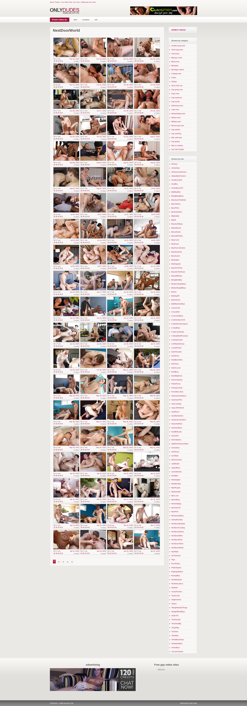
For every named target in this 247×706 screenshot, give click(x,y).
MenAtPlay (175, 500)
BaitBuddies (176, 192)
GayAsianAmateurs (178, 396)
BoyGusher (175, 256)
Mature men (176, 118)
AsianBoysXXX (177, 188)
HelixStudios (176, 440)
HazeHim (175, 436)
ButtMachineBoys (178, 304)
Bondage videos (177, 70)
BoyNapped (176, 264)
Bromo (174, 292)
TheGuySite (176, 620)
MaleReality (176, 484)
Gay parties (175, 130)
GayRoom (175, 412)
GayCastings (176, 404)
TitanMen (175, 636)
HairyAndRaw (176, 424)
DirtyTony (175, 364)
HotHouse (175, 452)
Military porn (176, 122)
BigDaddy (175, 216)
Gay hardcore (176, 98)
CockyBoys (175, 328)
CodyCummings (177, 332)
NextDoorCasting (178, 528)
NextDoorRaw (176, 540)
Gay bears (175, 54)
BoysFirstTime (176, 268)
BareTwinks (175, 204)
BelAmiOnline (176, 212)
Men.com (175, 496)
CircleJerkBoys (177, 316)
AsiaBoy (174, 184)
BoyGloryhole (176, 252)
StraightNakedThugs (179, 608)
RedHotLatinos (177, 584)
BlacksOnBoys (177, 224)
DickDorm (175, 356)
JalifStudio (175, 464)
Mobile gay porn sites (88, 2)
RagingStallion (177, 572)
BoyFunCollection (178, 248)
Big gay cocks (176, 58)
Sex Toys (76, 2)
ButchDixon (175, 300)
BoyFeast (175, 244)
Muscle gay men (177, 126)
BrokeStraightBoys (178, 288)
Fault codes (193, 703)
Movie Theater (55, 2)
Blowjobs (175, 66)
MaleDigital (175, 480)
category (85, 20)
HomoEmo (175, 448)
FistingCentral (176, 388)
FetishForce (176, 384)
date (75, 20)
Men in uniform (177, 146)
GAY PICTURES (177, 150)
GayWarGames (177, 416)
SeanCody (175, 596)
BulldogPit (175, 296)
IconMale (175, 456)
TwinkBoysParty (177, 640)
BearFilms (175, 208)
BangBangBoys (177, 196)
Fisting (174, 82)
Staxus (174, 604)
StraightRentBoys (178, 612)
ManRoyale (175, 488)
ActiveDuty (175, 168)
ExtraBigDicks (176, 376)
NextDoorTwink (177, 544)
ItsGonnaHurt (176, 460)
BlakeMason (176, 228)
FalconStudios (177, 380)
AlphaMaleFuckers (178, 176)
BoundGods (176, 232)
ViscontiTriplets (177, 652)
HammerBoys (176, 428)
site (95, 20)
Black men (175, 62)
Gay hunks (175, 102)
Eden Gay (161, 669)
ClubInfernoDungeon (179, 324)
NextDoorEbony (177, 532)
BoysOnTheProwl (178, 272)
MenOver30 (176, 508)
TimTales (174, 632)
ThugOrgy (175, 628)
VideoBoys (175, 648)
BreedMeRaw (176, 276)
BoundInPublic (177, 236)
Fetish (173, 78)
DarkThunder (176, 352)
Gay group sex (177, 90)
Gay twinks (175, 142)
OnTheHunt (175, 556)
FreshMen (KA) (177, 392)
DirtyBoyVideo (177, 360)
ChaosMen (175, 312)
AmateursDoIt (176, 180)
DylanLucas (176, 368)
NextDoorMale (177, 536)
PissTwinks (175, 564)
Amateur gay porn (178, 46)
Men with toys (176, 138)
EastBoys (175, 372)
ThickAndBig (176, 624)
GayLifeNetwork (177, 408)
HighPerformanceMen (180, 444)
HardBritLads (176, 432)
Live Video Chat (66, 2)
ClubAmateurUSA (178, 320)
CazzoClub (175, 308)
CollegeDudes (177, 340)
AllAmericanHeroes (179, 172)
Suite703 (174, 616)
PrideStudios (176, 568)
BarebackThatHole (178, 200)
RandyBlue (175, 576)
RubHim (174, 588)
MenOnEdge (176, 504)
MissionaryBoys (177, 516)
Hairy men (175, 94)
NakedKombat (177, 520)
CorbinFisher (176, 348)
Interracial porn (177, 106)
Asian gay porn (177, 50)
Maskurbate (176, 492)
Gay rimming (176, 134)
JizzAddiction (176, 472)
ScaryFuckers (176, 592)
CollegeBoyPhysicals (179, 336)
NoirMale (175, 552)
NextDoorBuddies (178, 524)
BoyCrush (175, 240)
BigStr (173, 220)
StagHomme (176, 600)
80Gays (174, 164)
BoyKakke (175, 260)
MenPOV (174, 512)
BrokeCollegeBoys (178, 284)
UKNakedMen (176, 644)
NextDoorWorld (177, 548)
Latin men (175, 110)
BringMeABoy (176, 280)
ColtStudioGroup (177, 344)
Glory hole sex (177, 86)
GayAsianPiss (176, 400)
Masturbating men (178, 114)
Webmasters (184, 703)
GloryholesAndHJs (178, 420)
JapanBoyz (175, 468)
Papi (173, 560)
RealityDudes (176, 580)
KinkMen (174, 476)
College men (176, 74)
